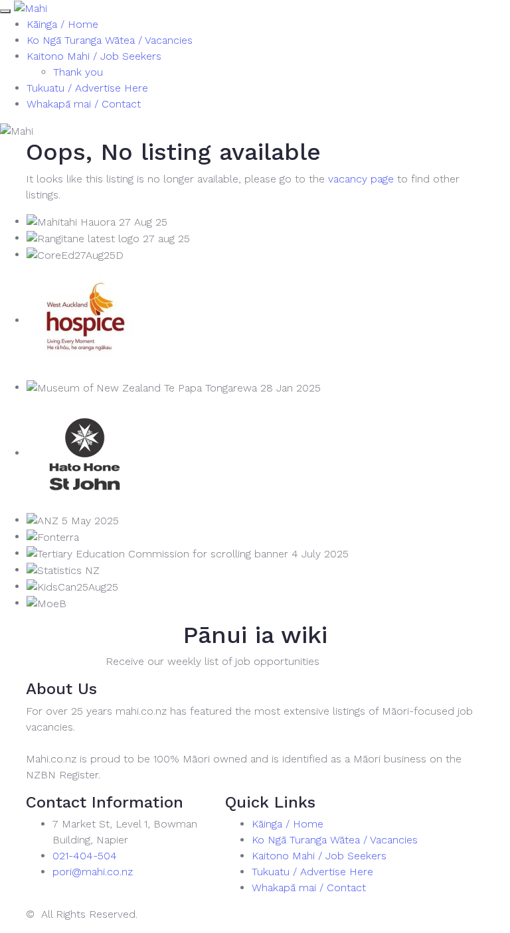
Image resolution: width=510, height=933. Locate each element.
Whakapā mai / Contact (84, 104)
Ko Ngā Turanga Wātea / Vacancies (110, 40)
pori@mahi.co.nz (92, 871)
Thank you (78, 72)
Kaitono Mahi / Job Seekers (94, 56)
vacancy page (361, 179)
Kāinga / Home (62, 24)
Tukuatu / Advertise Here (87, 88)
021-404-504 (84, 855)
